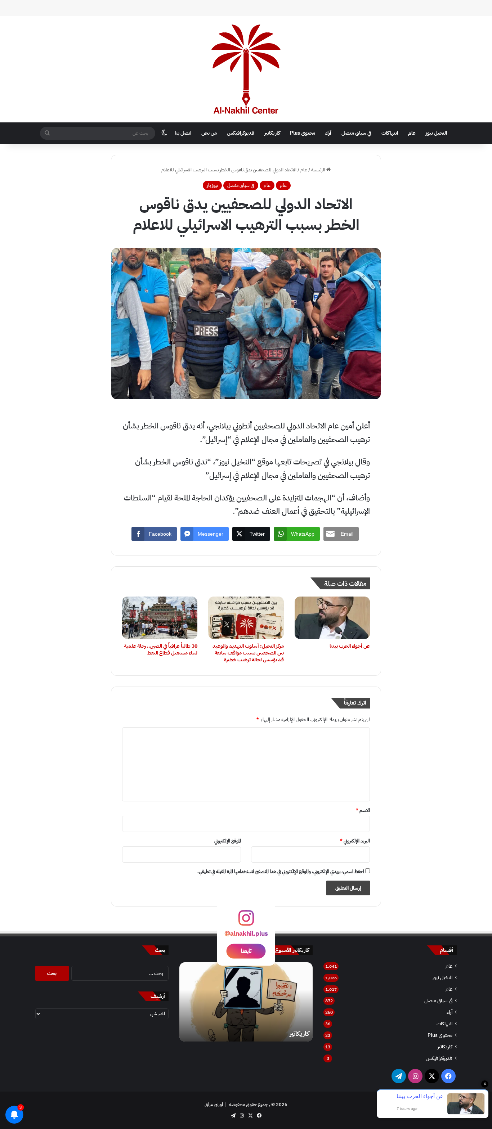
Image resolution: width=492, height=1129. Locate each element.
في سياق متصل (356, 133)
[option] (246, 1002)
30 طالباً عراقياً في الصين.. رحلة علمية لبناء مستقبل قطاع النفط (160, 649)
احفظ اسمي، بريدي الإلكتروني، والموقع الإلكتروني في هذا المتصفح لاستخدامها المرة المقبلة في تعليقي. (280, 871)
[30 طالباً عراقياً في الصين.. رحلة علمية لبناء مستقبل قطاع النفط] (159, 618)
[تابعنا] (246, 921)
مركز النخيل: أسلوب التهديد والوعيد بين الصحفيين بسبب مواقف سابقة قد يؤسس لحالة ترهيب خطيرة (248, 653)
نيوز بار (212, 185)
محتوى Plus (302, 133)
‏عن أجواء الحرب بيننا (350, 646)
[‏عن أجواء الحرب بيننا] (332, 618)
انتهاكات (389, 133)
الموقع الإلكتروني (227, 840)
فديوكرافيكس (240, 133)
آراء (328, 133)
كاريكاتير (272, 133)
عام (412, 133)
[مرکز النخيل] (246, 69)
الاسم (363, 810)
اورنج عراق (214, 1104)
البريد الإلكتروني (355, 840)
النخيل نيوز (436, 133)
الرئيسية (318, 169)
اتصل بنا (183, 133)
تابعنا (246, 950)
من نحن (209, 133)
